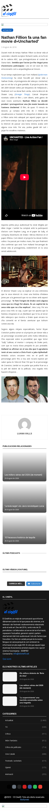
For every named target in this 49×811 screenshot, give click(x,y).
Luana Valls (24, 433)
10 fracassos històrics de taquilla (20, 537)
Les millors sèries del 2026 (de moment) (23, 475)
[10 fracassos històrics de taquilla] (24, 529)
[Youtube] (25, 787)
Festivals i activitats (25, 760)
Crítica (25, 734)
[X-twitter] (9, 787)
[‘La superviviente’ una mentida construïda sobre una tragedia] (10, 701)
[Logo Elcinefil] (8, 10)
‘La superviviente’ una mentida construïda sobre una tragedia (31, 700)
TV (25, 727)
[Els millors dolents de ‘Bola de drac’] (10, 677)
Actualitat (7, 30)
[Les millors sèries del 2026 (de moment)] (24, 467)
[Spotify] (35, 787)
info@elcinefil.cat (21, 653)
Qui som (7, 659)
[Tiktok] (14, 787)
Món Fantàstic (25, 740)
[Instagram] (19, 787)
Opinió (25, 767)
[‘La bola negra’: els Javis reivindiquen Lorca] (24, 498)
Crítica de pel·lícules (25, 747)
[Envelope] (40, 787)
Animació (25, 774)
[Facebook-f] (30, 787)
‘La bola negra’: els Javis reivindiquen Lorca (24, 506)
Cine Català (25, 754)
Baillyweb (24, 799)
